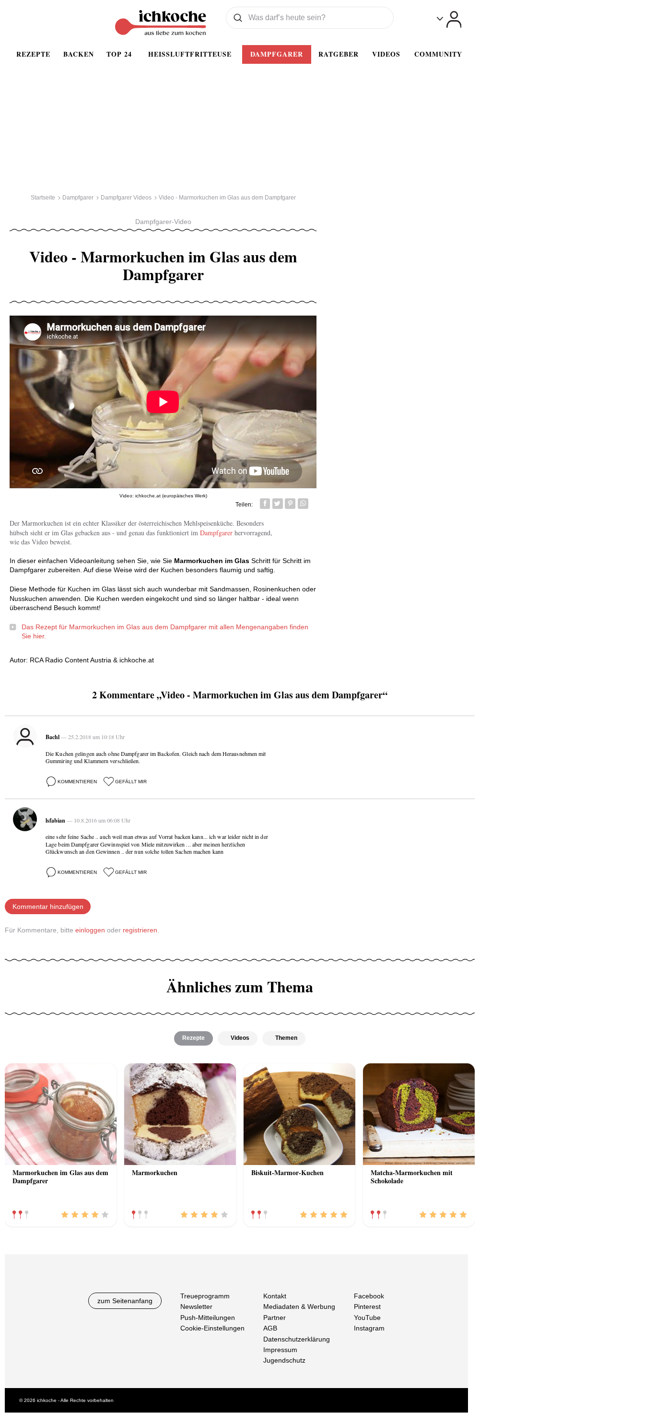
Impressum (280, 1350)
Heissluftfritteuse (190, 54)
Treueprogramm (205, 1296)
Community (438, 54)
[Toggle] (449, 19)
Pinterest (367, 1307)
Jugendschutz (284, 1361)
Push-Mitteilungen (207, 1317)
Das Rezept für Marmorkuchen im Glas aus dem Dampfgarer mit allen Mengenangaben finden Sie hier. (165, 631)
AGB (270, 1328)
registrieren (140, 930)
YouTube (367, 1317)
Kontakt (274, 1296)
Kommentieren (77, 781)
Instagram (369, 1328)
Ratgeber (338, 54)
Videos (386, 54)
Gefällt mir (131, 781)
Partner (274, 1317)
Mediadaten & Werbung (299, 1307)
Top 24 (119, 54)
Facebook (369, 1296)
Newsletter (196, 1307)
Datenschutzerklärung (296, 1339)
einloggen (90, 930)
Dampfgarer (276, 54)
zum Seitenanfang (124, 1301)
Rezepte (33, 54)
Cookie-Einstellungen (212, 1328)
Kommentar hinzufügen (47, 906)
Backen (78, 54)
